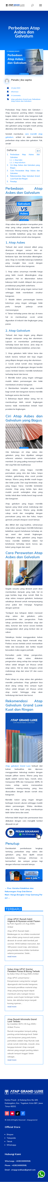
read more (11, 956)
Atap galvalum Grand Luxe (18, 766)
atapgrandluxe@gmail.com (23, 1170)
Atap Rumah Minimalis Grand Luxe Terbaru (22, 1020)
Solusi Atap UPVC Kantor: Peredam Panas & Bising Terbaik (23, 970)
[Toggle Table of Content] (37, 151)
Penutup (13, 181)
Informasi (14, 92)
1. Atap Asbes (17, 160)
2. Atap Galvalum (19, 162)
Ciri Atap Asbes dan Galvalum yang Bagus (25, 166)
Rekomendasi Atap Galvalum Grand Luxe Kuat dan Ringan (25, 177)
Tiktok (9, 1141)
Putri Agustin (15, 923)
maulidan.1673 (16, 1024)
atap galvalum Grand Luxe (21, 99)
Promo (17, 1027)
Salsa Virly (14, 974)
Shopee (10, 1134)
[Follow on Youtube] (12, 1113)
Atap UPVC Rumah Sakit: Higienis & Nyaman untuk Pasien (23, 920)
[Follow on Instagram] (7, 1113)
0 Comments (16, 95)
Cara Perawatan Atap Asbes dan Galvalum (25, 172)
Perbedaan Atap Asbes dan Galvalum (25, 100)
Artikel (10, 927)
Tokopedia (11, 1138)
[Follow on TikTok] (17, 1113)
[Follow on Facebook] (23, 1113)
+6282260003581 (23, 1161)
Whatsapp (11, 1145)
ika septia (26, 79)
